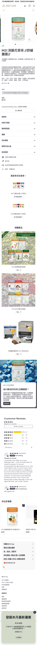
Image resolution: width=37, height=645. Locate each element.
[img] (14, 453)
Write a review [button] (18, 426)
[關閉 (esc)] (34, 612)
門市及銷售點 (5, 585)
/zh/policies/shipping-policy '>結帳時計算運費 (14, 106)
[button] (8, 432)
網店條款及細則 (6, 601)
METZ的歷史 (5, 580)
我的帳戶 (4, 608)
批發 (3, 587)
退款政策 (4, 606)
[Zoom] (29, 39)
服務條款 (4, 599)
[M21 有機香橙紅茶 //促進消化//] (12, 519)
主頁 (3, 46)
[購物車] (29, 6)
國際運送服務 (5, 603)
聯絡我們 (4, 589)
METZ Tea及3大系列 (7, 582)
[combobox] (18, 10)
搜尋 (3, 596)
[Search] (33, 10)
